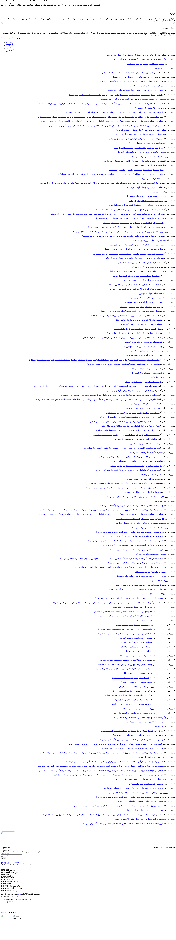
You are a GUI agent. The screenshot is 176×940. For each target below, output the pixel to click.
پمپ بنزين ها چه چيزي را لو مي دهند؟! (150, 572)
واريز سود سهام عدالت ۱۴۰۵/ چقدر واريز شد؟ (147, 201)
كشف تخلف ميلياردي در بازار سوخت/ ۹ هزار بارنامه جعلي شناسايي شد (135, 563)
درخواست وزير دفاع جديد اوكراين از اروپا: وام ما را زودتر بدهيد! (138, 77)
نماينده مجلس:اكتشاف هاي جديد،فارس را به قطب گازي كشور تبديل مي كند (133, 223)
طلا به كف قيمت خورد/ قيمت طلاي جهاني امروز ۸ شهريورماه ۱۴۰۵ (136, 170)
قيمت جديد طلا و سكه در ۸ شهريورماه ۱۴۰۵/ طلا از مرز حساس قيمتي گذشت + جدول (125, 315)
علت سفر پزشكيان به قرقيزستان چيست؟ (148, 165)
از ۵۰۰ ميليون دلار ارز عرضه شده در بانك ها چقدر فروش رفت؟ (136, 466)
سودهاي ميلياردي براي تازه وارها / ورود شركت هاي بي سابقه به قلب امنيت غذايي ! (129, 430)
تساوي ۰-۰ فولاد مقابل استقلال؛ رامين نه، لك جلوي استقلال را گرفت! (123, 669)
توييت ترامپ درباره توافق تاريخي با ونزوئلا (148, 156)
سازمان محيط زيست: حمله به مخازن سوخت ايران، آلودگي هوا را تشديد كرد (135, 589)
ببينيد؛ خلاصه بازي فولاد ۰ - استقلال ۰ (136, 673)
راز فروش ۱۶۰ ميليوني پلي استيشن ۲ (150, 108)
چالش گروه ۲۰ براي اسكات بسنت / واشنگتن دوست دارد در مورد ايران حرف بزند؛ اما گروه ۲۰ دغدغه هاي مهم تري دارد (116, 95)
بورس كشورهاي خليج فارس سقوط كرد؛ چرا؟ (147, 143)
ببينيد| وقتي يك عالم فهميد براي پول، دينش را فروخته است (136, 439)
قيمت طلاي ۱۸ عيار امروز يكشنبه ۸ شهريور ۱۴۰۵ (141, 302)
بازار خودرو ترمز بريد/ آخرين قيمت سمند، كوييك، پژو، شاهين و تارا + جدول (133, 249)
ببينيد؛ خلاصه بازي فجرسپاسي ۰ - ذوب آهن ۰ (133, 625)
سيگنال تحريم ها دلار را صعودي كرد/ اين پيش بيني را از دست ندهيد (132, 413)
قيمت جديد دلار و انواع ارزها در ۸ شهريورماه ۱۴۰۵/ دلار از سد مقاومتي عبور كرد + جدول (128, 254)
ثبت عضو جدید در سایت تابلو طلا (11, 862)
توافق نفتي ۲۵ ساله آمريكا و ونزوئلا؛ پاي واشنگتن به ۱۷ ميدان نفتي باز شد (136, 55)
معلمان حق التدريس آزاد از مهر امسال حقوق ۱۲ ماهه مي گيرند (140, 819)
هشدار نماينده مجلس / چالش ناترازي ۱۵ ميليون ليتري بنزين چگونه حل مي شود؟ (131, 81)
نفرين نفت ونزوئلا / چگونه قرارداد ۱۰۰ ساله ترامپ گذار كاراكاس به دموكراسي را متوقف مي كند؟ (124, 227)
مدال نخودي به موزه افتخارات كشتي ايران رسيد (132, 713)
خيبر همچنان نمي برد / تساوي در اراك (134, 656)
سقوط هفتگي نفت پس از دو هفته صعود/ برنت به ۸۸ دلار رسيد (140, 585)
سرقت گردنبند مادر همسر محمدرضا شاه (144, 452)
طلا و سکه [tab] (8, 48)
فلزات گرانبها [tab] (9, 44)
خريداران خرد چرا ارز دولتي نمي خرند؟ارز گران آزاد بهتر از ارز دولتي (136, 139)
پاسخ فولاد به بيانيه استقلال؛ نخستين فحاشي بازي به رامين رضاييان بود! (135, 90)
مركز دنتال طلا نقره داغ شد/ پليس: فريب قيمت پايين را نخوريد (134, 289)
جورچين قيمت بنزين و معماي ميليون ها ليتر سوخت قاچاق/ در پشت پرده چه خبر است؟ (128, 209)
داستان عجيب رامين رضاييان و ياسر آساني (134, 638)
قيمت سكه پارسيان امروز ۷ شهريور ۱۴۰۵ (145, 373)
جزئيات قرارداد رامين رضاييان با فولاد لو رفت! (130, 700)
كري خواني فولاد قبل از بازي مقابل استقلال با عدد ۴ (130, 704)
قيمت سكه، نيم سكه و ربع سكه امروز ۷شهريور (143, 342)
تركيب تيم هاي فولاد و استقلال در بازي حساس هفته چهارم (128, 695)
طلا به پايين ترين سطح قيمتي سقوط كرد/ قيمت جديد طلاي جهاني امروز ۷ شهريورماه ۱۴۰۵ (123, 364)
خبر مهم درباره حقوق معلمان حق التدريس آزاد (144, 810)
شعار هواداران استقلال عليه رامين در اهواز (134, 686)
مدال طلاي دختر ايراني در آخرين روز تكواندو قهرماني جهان (140, 152)
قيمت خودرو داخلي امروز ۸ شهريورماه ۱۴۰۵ (148, 240)
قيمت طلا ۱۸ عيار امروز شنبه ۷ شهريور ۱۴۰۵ (143, 382)
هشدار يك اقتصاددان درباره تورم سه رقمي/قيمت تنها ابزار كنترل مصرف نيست (132, 99)
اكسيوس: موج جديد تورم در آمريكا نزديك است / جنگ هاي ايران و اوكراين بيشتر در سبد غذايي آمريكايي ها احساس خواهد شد (114, 112)
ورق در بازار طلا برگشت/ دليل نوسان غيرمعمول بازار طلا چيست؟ (133, 333)
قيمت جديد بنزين (158, 192)
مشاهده (19, 894)
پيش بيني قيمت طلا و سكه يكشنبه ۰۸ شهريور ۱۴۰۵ (140, 307)
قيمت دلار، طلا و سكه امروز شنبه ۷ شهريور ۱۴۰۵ (141, 346)
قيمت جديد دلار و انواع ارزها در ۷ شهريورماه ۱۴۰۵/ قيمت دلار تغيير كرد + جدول (127, 470)
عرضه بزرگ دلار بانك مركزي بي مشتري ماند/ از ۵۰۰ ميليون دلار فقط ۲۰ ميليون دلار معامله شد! (121, 448)
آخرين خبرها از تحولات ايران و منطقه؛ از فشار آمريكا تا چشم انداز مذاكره (136, 205)
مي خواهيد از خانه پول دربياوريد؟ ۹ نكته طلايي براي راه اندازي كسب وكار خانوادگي (126, 435)
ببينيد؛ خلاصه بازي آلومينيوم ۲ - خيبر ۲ (136, 682)
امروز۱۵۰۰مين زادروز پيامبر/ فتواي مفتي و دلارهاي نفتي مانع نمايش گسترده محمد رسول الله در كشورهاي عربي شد (119, 232)
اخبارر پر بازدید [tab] (10, 50)
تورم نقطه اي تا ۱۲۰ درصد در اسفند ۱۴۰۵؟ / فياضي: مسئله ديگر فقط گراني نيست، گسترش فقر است (122, 823)
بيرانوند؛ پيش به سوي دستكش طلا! (145, 368)
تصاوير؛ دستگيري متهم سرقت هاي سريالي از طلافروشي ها (137, 329)
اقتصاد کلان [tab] (9, 42)
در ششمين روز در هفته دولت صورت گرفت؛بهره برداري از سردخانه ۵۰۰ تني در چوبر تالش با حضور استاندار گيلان (118, 806)
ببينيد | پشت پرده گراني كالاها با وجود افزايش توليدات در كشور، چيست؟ (134, 245)
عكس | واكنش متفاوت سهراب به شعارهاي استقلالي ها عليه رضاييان (122, 633)
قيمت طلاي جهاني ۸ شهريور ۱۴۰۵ (152, 179)
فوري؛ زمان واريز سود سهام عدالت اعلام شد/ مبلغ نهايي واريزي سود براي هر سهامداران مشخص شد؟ (122, 236)
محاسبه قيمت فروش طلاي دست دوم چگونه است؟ (140, 324)
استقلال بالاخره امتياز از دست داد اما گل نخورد (130, 678)
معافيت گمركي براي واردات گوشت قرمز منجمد (144, 187)
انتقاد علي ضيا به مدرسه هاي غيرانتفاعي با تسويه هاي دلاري (137, 461)
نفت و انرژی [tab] (9, 45)
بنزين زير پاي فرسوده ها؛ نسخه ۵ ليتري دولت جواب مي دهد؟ (141, 576)
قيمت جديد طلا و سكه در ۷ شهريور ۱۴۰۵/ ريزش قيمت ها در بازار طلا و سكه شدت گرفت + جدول (120, 338)
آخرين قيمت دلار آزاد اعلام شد (150, 474)
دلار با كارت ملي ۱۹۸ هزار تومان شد (144, 404)
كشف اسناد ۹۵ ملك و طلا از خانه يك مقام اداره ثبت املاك (138, 320)
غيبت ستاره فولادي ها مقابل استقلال (136, 709)
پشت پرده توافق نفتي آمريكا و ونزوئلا (150, 554)
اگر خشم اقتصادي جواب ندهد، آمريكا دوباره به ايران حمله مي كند (139, 59)
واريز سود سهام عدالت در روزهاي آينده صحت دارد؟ (144, 196)
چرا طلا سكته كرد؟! (154, 377)
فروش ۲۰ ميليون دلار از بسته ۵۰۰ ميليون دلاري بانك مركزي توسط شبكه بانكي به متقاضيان (124, 483)
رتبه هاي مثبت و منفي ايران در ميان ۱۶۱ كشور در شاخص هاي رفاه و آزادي (133, 161)
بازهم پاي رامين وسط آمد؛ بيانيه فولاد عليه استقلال (145, 86)
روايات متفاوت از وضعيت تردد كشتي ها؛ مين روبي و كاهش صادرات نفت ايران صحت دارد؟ (129, 218)
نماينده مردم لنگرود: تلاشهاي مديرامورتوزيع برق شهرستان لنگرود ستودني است (132, 545)
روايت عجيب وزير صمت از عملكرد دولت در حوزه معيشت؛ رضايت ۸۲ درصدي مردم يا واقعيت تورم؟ (122, 488)
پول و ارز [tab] (8, 47)
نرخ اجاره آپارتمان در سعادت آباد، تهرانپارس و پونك (141, 492)
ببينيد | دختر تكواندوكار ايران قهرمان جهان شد (141, 280)
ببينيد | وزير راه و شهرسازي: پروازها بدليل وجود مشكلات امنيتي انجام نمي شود (132, 73)
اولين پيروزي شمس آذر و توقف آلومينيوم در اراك (132, 691)
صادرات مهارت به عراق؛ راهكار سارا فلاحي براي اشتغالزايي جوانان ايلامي (134, 258)
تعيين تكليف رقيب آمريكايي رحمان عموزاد (144, 351)
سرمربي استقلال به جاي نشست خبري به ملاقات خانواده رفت (124, 660)
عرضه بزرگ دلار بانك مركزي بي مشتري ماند (144, 444)
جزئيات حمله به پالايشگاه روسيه (152, 594)
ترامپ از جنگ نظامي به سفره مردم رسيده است (146, 64)
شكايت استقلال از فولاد (142, 620)
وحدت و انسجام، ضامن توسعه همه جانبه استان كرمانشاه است (138, 801)
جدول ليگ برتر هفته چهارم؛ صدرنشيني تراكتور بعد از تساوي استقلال (124, 664)
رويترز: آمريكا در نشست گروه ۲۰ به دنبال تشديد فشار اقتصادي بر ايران (137, 271)
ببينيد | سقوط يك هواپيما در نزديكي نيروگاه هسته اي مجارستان (138, 148)
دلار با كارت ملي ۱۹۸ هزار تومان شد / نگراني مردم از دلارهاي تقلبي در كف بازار (130, 457)
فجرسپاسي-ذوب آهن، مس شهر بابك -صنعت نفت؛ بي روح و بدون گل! (123, 629)
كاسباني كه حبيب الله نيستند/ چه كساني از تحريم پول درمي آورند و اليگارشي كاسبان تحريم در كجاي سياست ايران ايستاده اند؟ (109, 395)
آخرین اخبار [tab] (9, 51)
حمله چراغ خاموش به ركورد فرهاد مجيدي (134, 642)
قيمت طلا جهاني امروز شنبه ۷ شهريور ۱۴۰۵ (143, 355)
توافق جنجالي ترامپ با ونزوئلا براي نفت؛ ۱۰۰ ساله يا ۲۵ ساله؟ (140, 130)
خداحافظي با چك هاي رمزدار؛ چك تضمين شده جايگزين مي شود (140, 134)
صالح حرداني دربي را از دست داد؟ (137, 651)
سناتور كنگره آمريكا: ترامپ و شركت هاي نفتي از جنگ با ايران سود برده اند (136, 550)
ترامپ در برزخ (159, 68)
